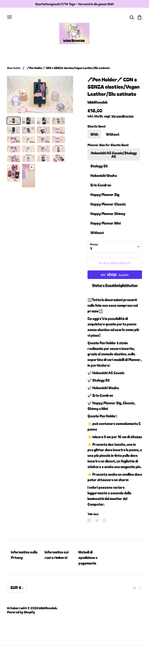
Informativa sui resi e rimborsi (56, 554)
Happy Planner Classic (108, 203)
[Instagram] (139, 587)
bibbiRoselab (97, 102)
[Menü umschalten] (9, 16)
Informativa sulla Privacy (24, 554)
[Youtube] (133, 587)
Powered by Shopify (21, 612)
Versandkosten (122, 116)
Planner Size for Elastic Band (107, 145)
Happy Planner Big (104, 194)
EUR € (15, 587)
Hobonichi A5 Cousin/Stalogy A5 (114, 154)
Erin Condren (100, 184)
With (94, 134)
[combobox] (114, 247)
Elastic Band (96, 126)
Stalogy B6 (99, 165)
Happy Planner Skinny (107, 213)
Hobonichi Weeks (103, 175)
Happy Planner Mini (105, 223)
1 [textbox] (91, 248)
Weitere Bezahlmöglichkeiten (115, 285)
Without (112, 134)
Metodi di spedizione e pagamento (87, 557)
